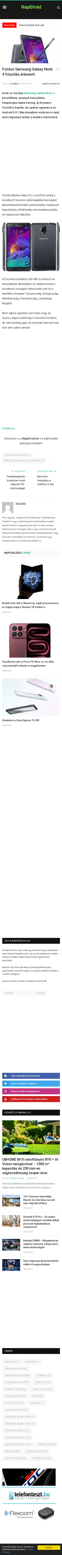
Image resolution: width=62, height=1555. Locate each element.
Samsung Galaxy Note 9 (19, 1417)
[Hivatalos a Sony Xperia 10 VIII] (31, 697)
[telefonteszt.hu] (29, 1503)
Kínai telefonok (42, 1389)
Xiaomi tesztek (42, 1458)
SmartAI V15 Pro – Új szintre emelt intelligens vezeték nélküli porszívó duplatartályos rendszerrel (41, 1221)
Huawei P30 (43, 1375)
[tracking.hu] (29, 1485)
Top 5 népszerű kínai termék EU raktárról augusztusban (40, 1263)
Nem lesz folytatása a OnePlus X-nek (45, 480)
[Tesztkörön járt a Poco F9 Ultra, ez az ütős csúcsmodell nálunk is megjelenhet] (31, 639)
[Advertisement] (31, 157)
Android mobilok (51, 84)
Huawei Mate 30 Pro (16, 1382)
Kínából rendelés (15, 1389)
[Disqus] (31, 786)
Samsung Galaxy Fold (18, 1444)
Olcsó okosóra (14, 1403)
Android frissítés (16, 1369)
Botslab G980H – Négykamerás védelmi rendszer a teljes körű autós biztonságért (40, 1244)
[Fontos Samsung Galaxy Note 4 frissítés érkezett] (31, 49)
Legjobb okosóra (15, 1396)
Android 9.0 (12, 1362)
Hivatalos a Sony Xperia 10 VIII (20, 720)
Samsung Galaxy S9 (16, 1431)
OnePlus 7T (37, 1403)
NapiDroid (31, 7)
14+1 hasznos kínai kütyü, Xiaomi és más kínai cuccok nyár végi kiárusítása (39, 1200)
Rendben (49, 1547)
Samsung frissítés (16, 1410)
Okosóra (38, 1396)
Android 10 (32, 1362)
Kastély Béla (17, 1178)
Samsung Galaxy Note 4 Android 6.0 (24, 460)
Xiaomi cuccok (46, 1444)
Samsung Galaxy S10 (17, 1437)
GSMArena (8, 428)
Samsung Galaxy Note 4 (39, 93)
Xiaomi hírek (12, 1451)
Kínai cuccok (42, 1382)
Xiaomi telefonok (15, 1458)
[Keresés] (58, 7)
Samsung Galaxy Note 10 (20, 1424)
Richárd (14, 84)
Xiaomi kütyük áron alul (31, 25)
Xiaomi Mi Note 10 (37, 1451)
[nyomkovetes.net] (30, 1521)
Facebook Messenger (17, 1375)
